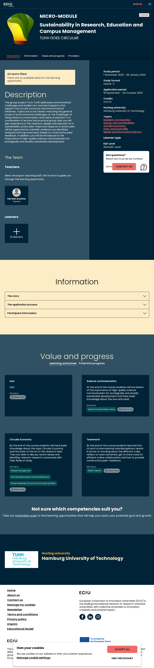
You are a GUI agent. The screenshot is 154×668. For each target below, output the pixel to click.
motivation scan (26, 515)
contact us (124, 166)
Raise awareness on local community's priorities (33, 483)
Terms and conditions (22, 614)
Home (11, 590)
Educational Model (20, 629)
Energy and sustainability (119, 123)
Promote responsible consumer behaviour (30, 477)
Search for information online (101, 409)
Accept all (122, 649)
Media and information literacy (122, 132)
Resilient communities (116, 120)
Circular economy (114, 126)
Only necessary (122, 658)
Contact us (15, 600)
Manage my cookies (21, 605)
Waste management (20, 470)
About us (13, 595)
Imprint (12, 624)
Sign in (137, 4)
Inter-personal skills (115, 129)
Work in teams (94, 470)
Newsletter (14, 609)
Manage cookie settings (33, 658)
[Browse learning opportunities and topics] (149, 4)
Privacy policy (17, 619)
